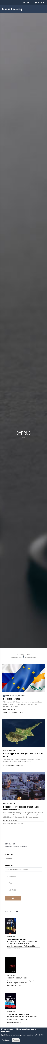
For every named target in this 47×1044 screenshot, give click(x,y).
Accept (16, 1040)
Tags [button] (10, 883)
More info (39, 1035)
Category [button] (12, 876)
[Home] (15, 8)
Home (23, 438)
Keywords (9, 854)
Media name (10, 865)
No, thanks (6, 1040)
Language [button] (12, 890)
